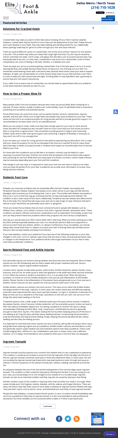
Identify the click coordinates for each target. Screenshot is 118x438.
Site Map (45, 433)
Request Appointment (108, 18)
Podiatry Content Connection (90, 433)
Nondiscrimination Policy (59, 433)
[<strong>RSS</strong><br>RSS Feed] (93, 28)
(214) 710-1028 (103, 7)
